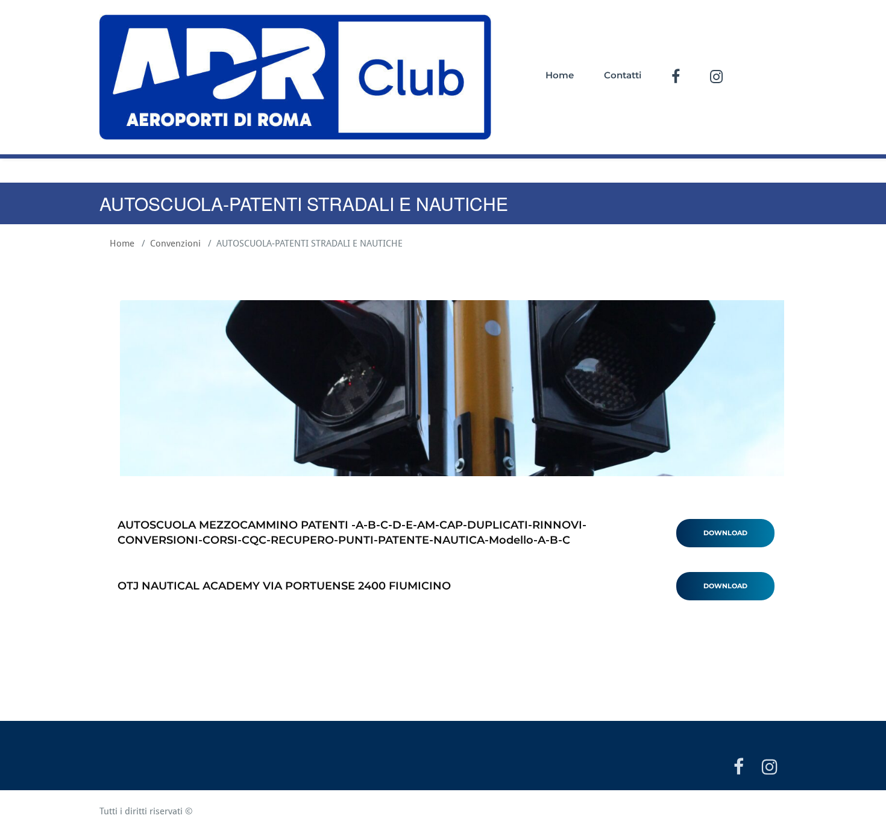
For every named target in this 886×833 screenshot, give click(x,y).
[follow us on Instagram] (770, 769)
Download (725, 533)
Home (559, 75)
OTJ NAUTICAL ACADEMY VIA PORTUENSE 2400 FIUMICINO (284, 586)
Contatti (622, 75)
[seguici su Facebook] (739, 769)
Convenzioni (175, 243)
